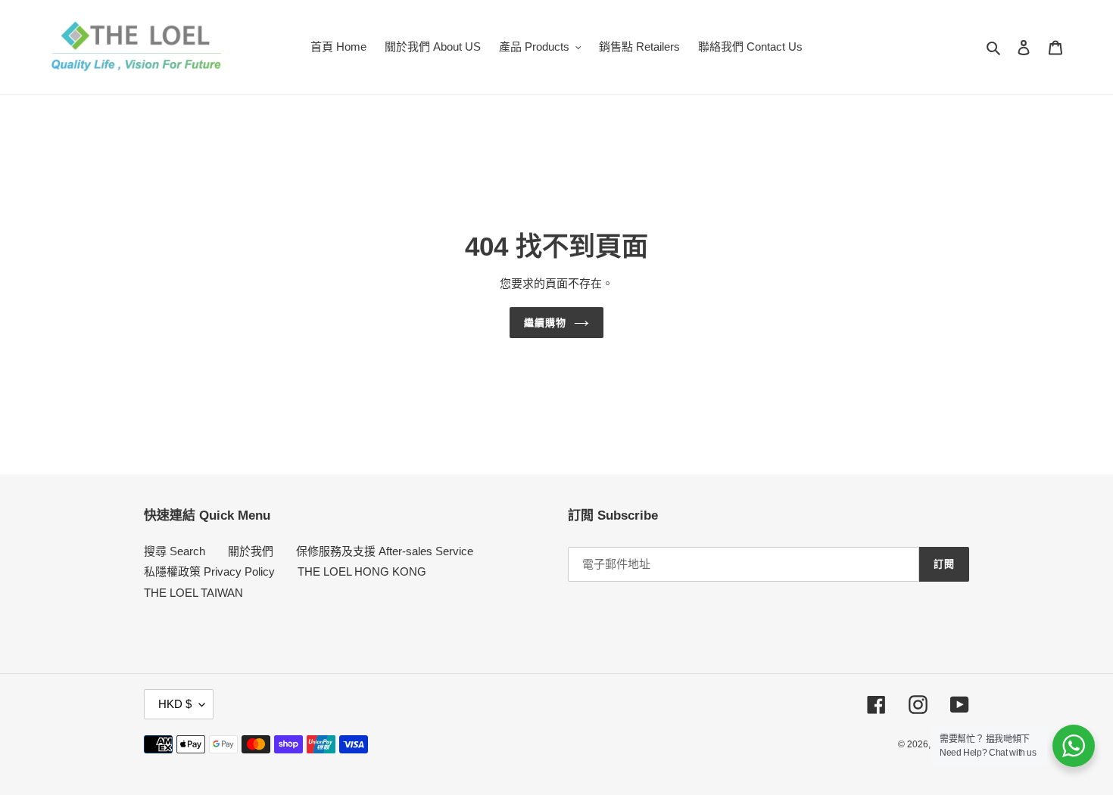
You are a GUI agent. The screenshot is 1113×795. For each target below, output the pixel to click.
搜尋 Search (174, 551)
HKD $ (175, 703)
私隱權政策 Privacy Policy (209, 571)
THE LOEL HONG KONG (362, 571)
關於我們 (250, 551)
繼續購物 (545, 322)
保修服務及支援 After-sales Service (384, 551)
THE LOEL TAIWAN (193, 592)
